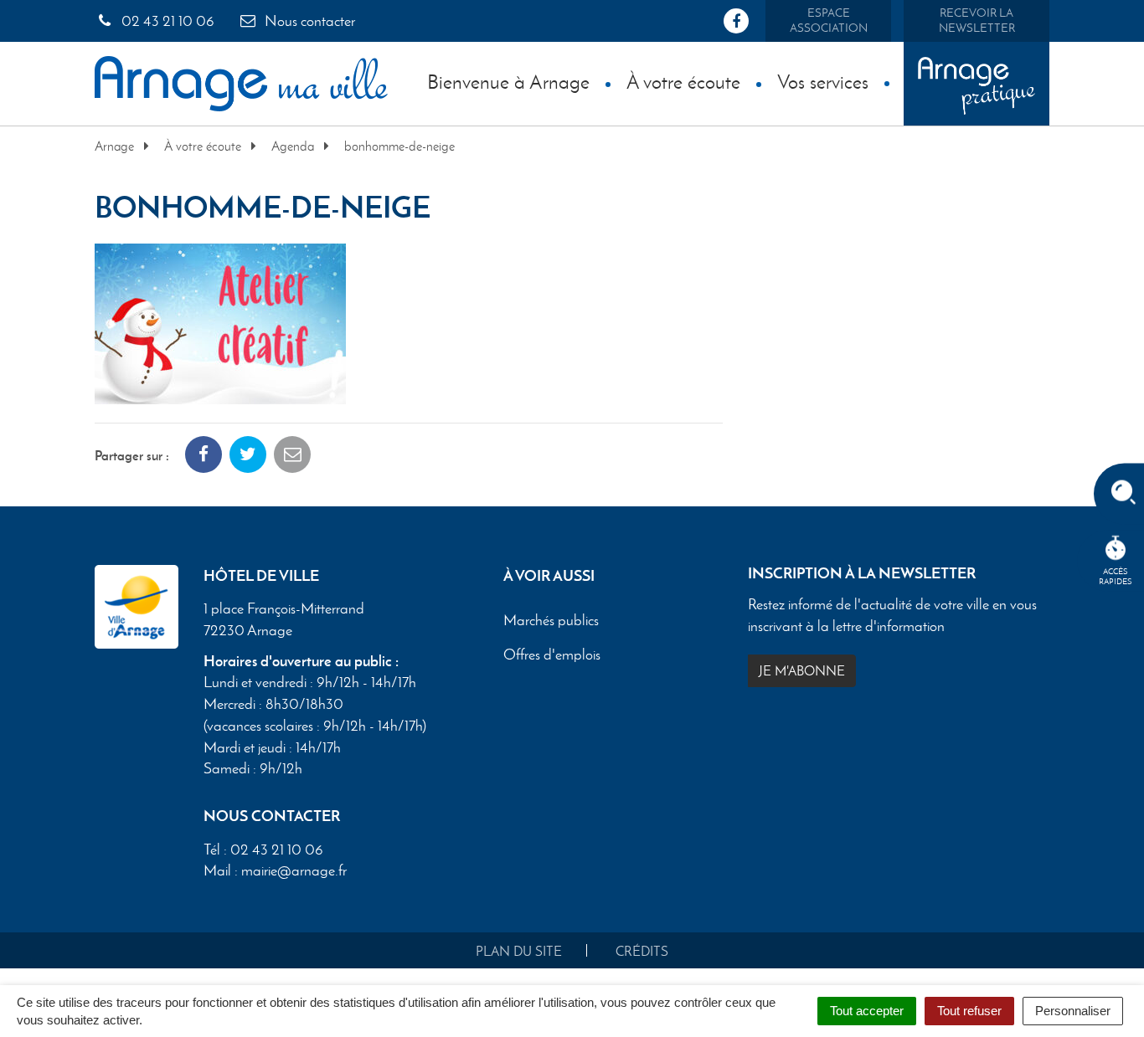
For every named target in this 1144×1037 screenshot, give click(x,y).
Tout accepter (867, 1011)
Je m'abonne (802, 671)
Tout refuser (969, 1011)
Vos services (822, 81)
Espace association (829, 20)
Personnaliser (1073, 1011)
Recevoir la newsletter (977, 20)
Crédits (642, 951)
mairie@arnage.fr (294, 870)
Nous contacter (308, 21)
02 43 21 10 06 (166, 21)
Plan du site (519, 951)
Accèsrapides (1115, 576)
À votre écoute (683, 81)
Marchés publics (551, 621)
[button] (220, 321)
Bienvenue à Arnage (508, 81)
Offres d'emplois (551, 655)
